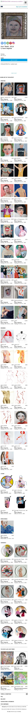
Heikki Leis (16, 668)
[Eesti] (2, 6)
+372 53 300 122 (18, 709)
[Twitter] (5, 43)
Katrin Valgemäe (7, 48)
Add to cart (14, 60)
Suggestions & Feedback (7, 701)
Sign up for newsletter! (21, 6)
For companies (5, 704)
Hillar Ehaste (3, 688)
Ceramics (3, 562)
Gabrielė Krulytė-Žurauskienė (20, 688)
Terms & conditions (6, 694)
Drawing (2, 347)
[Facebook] (2, 43)
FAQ (2, 696)
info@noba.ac (24, 709)
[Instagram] (13, 43)
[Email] (7, 43)
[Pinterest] (10, 43)
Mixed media (3, 538)
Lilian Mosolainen (5, 668)
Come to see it (14, 73)
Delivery (3, 699)
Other (2, 493)
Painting (2, 54)
